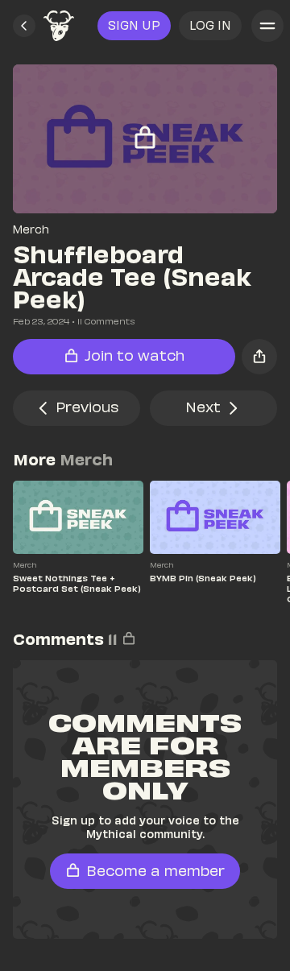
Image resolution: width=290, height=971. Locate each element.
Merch (31, 229)
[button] (24, 25)
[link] (59, 25)
